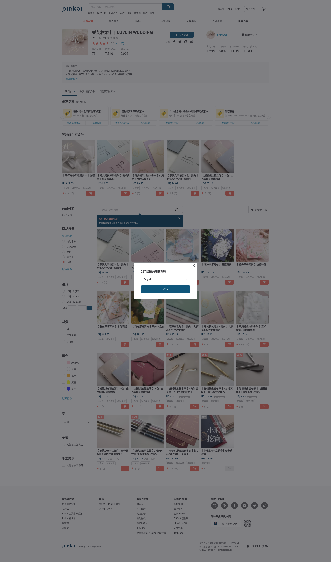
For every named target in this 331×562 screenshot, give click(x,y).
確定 (165, 289)
